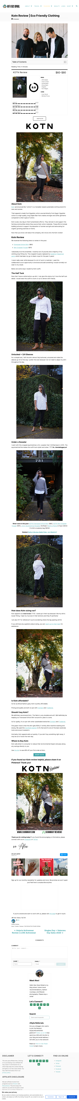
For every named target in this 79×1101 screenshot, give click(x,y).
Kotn (13, 207)
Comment (14, 945)
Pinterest (58, 1066)
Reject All (61, 1097)
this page (52, 913)
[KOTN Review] (20, 87)
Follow (64, 854)
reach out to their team (52, 624)
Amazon (15, 1084)
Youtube (58, 1072)
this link (16, 750)
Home (12, 926)
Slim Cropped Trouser (21, 247)
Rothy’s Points (52, 526)
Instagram (27, 839)
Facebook (58, 1069)
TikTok (35, 839)
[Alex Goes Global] (11, 6)
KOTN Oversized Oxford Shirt (39, 523)
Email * (37, 961)
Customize (51, 1097)
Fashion (13, 924)
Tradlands (50, 708)
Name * (15, 961)
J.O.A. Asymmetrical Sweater (30, 526)
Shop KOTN (39, 755)
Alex (18, 920)
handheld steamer (31, 728)
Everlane (40, 708)
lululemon (54, 254)
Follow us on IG (41, 1033)
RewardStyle (6, 1086)
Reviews (17, 924)
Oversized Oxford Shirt (21, 244)
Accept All (72, 1097)
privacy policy (6, 1072)
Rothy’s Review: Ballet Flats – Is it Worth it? (42, 532)
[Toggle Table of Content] (64, 62)
